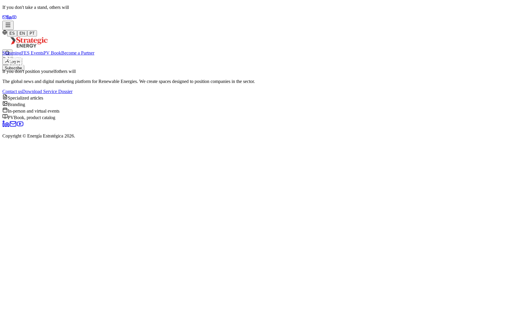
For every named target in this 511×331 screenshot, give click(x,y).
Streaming (11, 52)
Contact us (12, 91)
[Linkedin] (9, 17)
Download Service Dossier (47, 91)
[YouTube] (14, 17)
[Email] (4, 17)
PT (32, 33)
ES (12, 33)
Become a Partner (77, 52)
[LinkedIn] (5, 125)
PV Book (52, 52)
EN (22, 33)
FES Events (32, 52)
